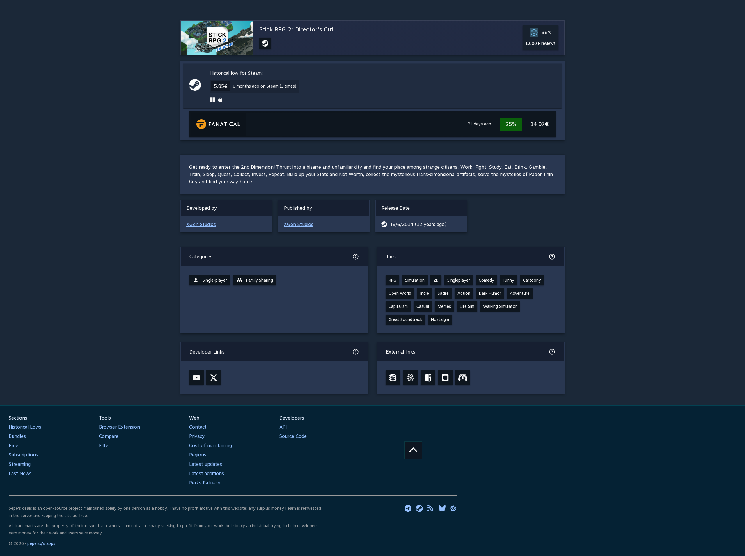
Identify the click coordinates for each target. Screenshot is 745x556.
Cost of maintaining (210, 445)
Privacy (197, 436)
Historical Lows (25, 427)
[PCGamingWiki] (428, 377)
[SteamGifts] (445, 377)
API (283, 427)
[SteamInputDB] (462, 377)
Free (13, 445)
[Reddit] (453, 508)
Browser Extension (119, 427)
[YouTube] (196, 377)
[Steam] (419, 508)
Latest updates (205, 464)
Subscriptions (23, 455)
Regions (197, 455)
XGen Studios (201, 224)
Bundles (17, 436)
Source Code (293, 436)
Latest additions (206, 473)
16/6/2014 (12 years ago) (418, 224)
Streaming (20, 464)
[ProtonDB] (410, 377)
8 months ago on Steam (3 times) (264, 86)
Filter (104, 445)
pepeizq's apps (41, 543)
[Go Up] (413, 450)
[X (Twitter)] (213, 377)
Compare (108, 436)
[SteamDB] (393, 377)
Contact (198, 427)
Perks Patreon (204, 483)
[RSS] (430, 508)
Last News (20, 473)
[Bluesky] (442, 508)
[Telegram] (408, 508)
